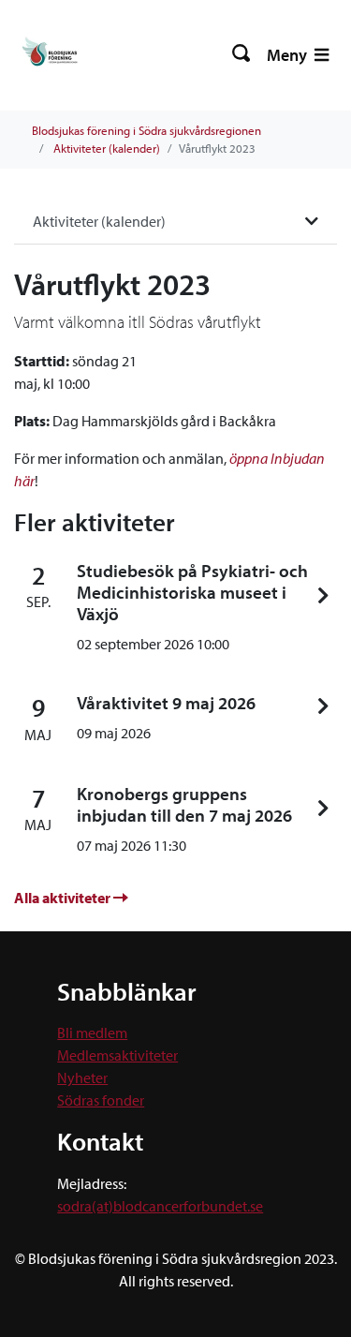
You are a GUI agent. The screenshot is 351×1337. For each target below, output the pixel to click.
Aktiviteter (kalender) (106, 148)
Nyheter (82, 1077)
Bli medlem (92, 1032)
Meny (289, 55)
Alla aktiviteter (63, 897)
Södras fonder (100, 1100)
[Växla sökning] (242, 55)
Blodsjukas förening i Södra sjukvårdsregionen (146, 130)
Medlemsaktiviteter (117, 1055)
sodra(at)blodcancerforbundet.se (160, 1205)
